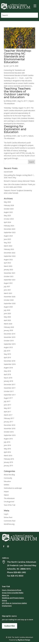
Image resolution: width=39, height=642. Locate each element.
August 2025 (8, 212)
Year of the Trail (9, 505)
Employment (7, 606)
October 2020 (9, 300)
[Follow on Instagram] (8, 546)
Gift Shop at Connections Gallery (14, 603)
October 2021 (9, 276)
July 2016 (7, 442)
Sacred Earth (8, 172)
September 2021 (9, 280)
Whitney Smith (11, 101)
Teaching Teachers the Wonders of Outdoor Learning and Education (17, 93)
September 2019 (9, 344)
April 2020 (7, 320)
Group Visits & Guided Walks (12, 593)
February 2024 (9, 226)
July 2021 (7, 286)
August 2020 (8, 307)
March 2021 (8, 293)
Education (7, 481)
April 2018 (7, 374)
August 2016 (8, 439)
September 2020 (9, 303)
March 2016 (8, 455)
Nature (30, 136)
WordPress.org (9, 524)
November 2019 (9, 337)
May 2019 (7, 354)
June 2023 (7, 239)
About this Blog (9, 475)
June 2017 (7, 405)
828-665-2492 (20, 572)
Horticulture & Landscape (13, 488)
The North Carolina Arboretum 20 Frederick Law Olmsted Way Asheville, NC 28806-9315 (21, 565)
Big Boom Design (24, 640)
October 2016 (9, 432)
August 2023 (8, 236)
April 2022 (7, 263)
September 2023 (9, 232)
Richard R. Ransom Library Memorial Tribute (19, 181)
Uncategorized (9, 502)
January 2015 (8, 466)
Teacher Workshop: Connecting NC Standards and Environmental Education (17, 56)
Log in (6, 514)
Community (8, 478)
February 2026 (9, 205)
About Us (5, 595)
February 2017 (9, 418)
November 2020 (9, 297)
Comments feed (9, 521)
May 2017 (7, 408)
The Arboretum (9, 104)
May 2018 (7, 371)
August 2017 (8, 398)
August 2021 (8, 283)
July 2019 (7, 351)
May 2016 (7, 449)
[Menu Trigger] (35, 6)
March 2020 (8, 324)
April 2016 (7, 452)
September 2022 (9, 256)
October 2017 (9, 391)
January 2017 (8, 422)
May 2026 (7, 202)
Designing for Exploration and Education (15, 129)
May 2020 (7, 317)
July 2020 (7, 310)
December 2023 (9, 229)
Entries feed (8, 517)
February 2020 (9, 327)
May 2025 (7, 215)
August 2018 (8, 368)
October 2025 (9, 209)
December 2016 (9, 425)
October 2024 (9, 219)
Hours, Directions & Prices (11, 590)
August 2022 (8, 259)
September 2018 (9, 364)
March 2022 (8, 266)
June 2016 (7, 445)
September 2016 (9, 435)
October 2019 (9, 341)
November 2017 (9, 388)
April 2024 (7, 222)
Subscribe (9, 625)
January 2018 (8, 381)
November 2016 (9, 428)
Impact (31, 101)
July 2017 (7, 401)
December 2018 (9, 361)
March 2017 (8, 415)
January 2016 (8, 462)
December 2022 (9, 253)
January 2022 (8, 270)
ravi (7, 66)
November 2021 (9, 273)
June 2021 (7, 290)
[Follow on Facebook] (3, 546)
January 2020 (8, 330)
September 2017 (9, 395)
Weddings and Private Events (13, 598)
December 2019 (9, 334)
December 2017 (9, 384)
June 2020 (7, 313)
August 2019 (8, 347)
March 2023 (8, 246)
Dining (4, 600)
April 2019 (7, 357)
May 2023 (7, 243)
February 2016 (9, 459)
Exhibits (6, 485)
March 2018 (8, 378)
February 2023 (9, 249)
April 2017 (7, 412)
